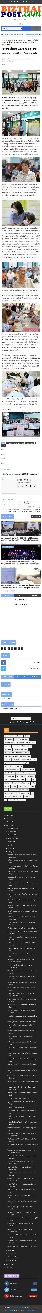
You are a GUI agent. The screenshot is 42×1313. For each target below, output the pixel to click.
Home (4, 40)
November (11, 831)
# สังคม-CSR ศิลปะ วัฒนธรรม (15, 443)
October (11, 835)
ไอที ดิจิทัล (5, 570)
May (9, 852)
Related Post (7, 516)
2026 (8, 815)
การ (6, 790)
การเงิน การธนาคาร (21, 739)
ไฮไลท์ (37, 40)
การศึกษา (22, 783)
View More (37, 516)
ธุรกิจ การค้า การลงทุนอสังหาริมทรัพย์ (17, 793)
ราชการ (7, 759)
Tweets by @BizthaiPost (9, 709)
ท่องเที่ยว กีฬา (9, 773)
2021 (8, 1268)
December (11, 828)
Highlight (21, 677)
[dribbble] (21, 2)
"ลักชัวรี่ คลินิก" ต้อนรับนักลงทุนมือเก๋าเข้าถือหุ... (22, 928)
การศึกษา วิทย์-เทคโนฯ (21, 34)
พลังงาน (7, 746)
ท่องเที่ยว (8, 756)
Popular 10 (7, 677)
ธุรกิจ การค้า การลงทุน (12, 763)
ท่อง (11, 790)
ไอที (23, 746)
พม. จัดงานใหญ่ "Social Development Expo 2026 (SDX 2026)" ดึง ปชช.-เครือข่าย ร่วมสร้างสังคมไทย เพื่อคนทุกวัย (20, 563)
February (11, 1257)
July (9, 845)
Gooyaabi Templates (31, 1310)
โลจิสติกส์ (30, 776)
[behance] (27, 2)
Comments (34, 677)
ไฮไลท (14, 786)
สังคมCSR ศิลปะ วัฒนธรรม (13, 796)
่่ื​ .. (5, 800)
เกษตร (32, 773)
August (10, 842)
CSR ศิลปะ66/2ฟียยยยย (26, 786)
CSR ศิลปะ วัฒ (9, 776)
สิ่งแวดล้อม (8, 739)
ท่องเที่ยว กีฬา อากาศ (17, 780)
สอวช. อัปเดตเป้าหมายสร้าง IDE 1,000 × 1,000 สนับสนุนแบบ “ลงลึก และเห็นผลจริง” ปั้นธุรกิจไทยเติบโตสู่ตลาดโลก (20, 539)
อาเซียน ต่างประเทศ (20, 749)
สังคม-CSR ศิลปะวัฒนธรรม (13, 766)
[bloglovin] (18, 2)
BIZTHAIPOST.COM (19, 1307)
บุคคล (28, 780)
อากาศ (7, 786)
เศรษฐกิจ (25, 763)
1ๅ (16, 783)
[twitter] (12, 2)
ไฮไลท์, (11, 61)
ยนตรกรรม (16, 746)
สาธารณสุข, (5, 61)
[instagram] (30, 2)
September (11, 838)
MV (18, 776)
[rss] (24, 2)
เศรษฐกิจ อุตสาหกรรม (7, 546)
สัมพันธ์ (7, 783)
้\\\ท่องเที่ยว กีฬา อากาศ (17, 800)
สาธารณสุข (29, 40)
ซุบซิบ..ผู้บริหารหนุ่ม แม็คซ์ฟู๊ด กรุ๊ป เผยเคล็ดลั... (22, 1022)
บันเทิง (27, 736)
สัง (34, 780)
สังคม (29, 746)
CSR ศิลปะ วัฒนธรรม (29, 759)
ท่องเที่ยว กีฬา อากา (21, 790)
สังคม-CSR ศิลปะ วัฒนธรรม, (26, 59)
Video (23, 776)
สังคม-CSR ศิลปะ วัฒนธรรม (15, 40)
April (9, 1250)
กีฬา (6, 780)
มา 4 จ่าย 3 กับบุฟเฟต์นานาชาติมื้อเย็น (19, 1098)
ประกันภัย (8, 749)
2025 (8, 818)
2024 (8, 822)
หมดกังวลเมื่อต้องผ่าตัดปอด (15, 1107)
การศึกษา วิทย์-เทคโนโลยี (21, 756)
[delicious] (33, 2)
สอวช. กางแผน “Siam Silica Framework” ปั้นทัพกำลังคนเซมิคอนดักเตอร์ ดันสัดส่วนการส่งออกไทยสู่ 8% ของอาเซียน (20, 587)
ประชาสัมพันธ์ (30, 743)
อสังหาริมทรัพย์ (10, 743)
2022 (8, 1264)
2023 (8, 825)
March (10, 1253)
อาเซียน (27, 796)
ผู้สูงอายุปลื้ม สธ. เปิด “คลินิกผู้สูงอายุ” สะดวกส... (22, 1246)
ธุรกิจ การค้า (21, 773)
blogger (7, 595)
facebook (34, 595)
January (10, 1260)
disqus (20, 595)
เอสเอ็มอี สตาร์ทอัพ (28, 769)
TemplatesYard (9, 1310)
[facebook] (9, 2)
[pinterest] (15, 2)
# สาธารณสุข (30, 443)
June (9, 848)
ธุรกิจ (33, 783)
